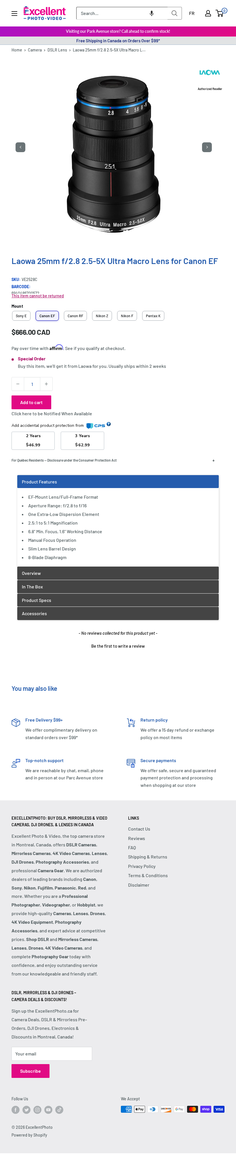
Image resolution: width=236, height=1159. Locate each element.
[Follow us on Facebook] (16, 1110)
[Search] (175, 13)
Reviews (136, 838)
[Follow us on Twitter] (26, 1110)
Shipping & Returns (147, 856)
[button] (151, 13)
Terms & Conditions (148, 875)
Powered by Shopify (29, 1135)
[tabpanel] (118, 520)
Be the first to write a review (118, 646)
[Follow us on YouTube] (48, 1110)
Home (17, 49)
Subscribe (30, 1071)
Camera (35, 49)
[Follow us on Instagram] (37, 1110)
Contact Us (139, 828)
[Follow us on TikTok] (59, 1110)
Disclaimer (138, 885)
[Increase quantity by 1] (46, 384)
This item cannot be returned (38, 295)
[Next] (207, 147)
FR (192, 13)
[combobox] (122, 13)
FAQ (132, 847)
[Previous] (20, 147)
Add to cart (31, 402)
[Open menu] (14, 13)
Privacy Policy (142, 866)
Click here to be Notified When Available (52, 413)
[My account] (208, 13)
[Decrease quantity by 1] (18, 384)
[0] (219, 13)
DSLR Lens (57, 49)
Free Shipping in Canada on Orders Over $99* (118, 40)
